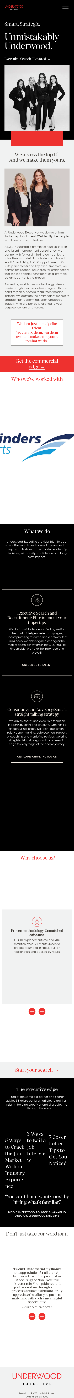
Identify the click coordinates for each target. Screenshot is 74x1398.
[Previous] (32, 1011)
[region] (37, 962)
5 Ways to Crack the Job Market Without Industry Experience (15, 1163)
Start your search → (37, 1069)
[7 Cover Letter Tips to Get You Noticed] (59, 1126)
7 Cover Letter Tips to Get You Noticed (58, 1150)
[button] (63, 1117)
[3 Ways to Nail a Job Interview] (37, 1124)
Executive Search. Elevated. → (27, 58)
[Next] (42, 1011)
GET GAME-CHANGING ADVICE (37, 756)
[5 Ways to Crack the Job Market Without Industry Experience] (15, 1127)
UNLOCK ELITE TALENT (37, 665)
